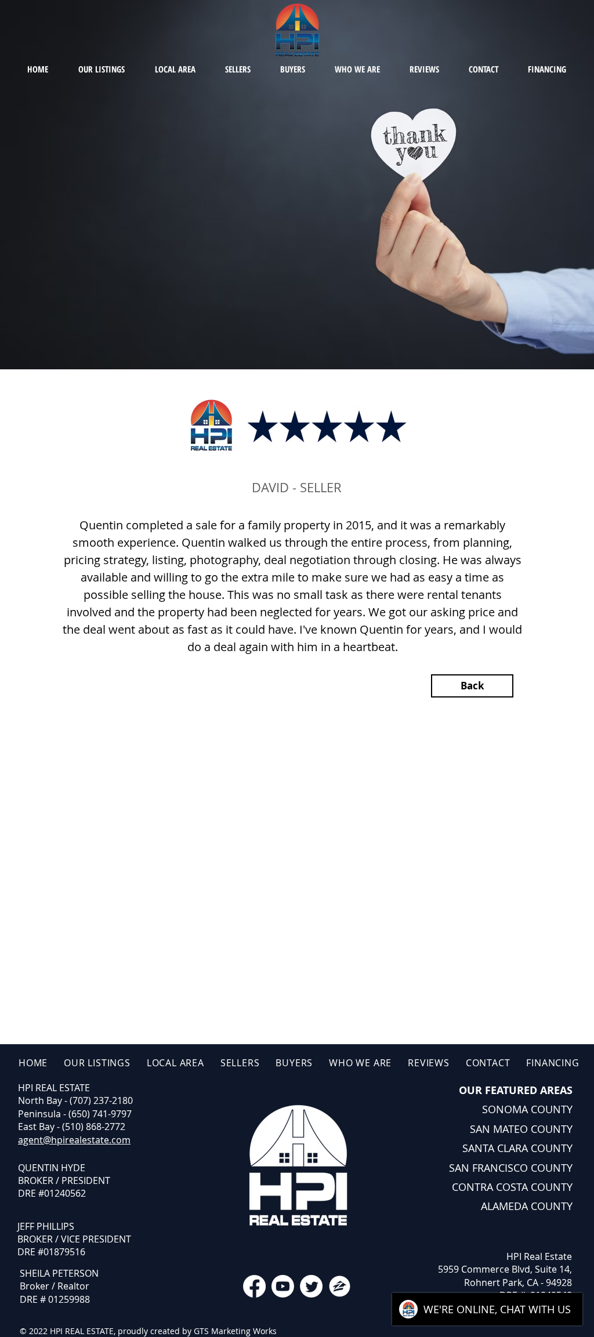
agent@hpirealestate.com (74, 1139)
